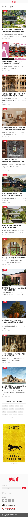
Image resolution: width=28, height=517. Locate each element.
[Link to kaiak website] (8, 504)
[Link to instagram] (13, 500)
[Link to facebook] (3, 500)
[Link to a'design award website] (8, 508)
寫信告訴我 (4, 493)
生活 (10, 414)
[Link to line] (6, 500)
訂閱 (24, 488)
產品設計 (20, 414)
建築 (15, 414)
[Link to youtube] (9, 500)
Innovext (8, 515)
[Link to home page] (14, 479)
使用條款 (10, 493)
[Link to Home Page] (14, 2)
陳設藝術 (5, 414)
